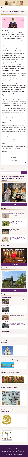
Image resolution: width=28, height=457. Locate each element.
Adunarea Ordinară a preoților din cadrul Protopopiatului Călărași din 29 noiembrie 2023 (17, 308)
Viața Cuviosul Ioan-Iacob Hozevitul (16, 229)
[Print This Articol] (25, 163)
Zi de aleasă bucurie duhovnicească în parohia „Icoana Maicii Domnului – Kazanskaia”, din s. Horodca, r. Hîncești (17, 300)
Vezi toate (14, 204)
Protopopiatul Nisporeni (6, 321)
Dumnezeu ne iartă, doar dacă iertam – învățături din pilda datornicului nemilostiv (17, 238)
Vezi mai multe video (14, 264)
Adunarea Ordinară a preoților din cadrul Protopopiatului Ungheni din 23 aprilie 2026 (17, 316)
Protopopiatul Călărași (6, 305)
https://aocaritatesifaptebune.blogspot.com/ (10, 425)
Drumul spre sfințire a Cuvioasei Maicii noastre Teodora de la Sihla (16, 214)
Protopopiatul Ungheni (6, 313)
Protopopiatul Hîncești (6, 297)
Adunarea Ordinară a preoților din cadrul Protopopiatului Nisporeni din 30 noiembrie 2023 (17, 324)
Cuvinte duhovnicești (6, 211)
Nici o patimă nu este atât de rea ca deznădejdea (15, 222)
